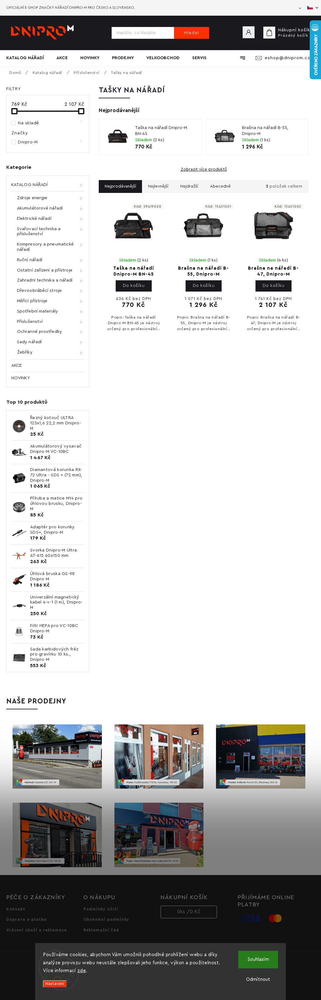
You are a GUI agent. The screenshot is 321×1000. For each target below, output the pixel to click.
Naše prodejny (36, 701)
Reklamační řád (101, 930)
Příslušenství (30, 321)
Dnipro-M (50, 141)
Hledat (191, 33)
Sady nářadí (29, 342)
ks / (189, 911)
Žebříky (25, 352)
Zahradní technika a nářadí (45, 280)
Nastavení (54, 984)
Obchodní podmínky (106, 919)
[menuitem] (28, 58)
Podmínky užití (100, 909)
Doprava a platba (26, 919)
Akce (16, 365)
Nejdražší (189, 186)
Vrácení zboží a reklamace (36, 930)
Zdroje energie (32, 198)
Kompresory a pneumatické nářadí (45, 247)
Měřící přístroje (32, 301)
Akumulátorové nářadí (40, 208)
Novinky (20, 378)
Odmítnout (258, 979)
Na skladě (50, 122)
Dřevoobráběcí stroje (39, 290)
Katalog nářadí (29, 185)
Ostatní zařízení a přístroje (44, 270)
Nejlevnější (158, 186)
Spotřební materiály (37, 311)
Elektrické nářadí (34, 218)
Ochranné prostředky (39, 331)
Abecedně (220, 186)
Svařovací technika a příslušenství (39, 231)
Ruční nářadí (29, 260)
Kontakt (15, 909)
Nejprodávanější (120, 186)
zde (81, 970)
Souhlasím (258, 959)
